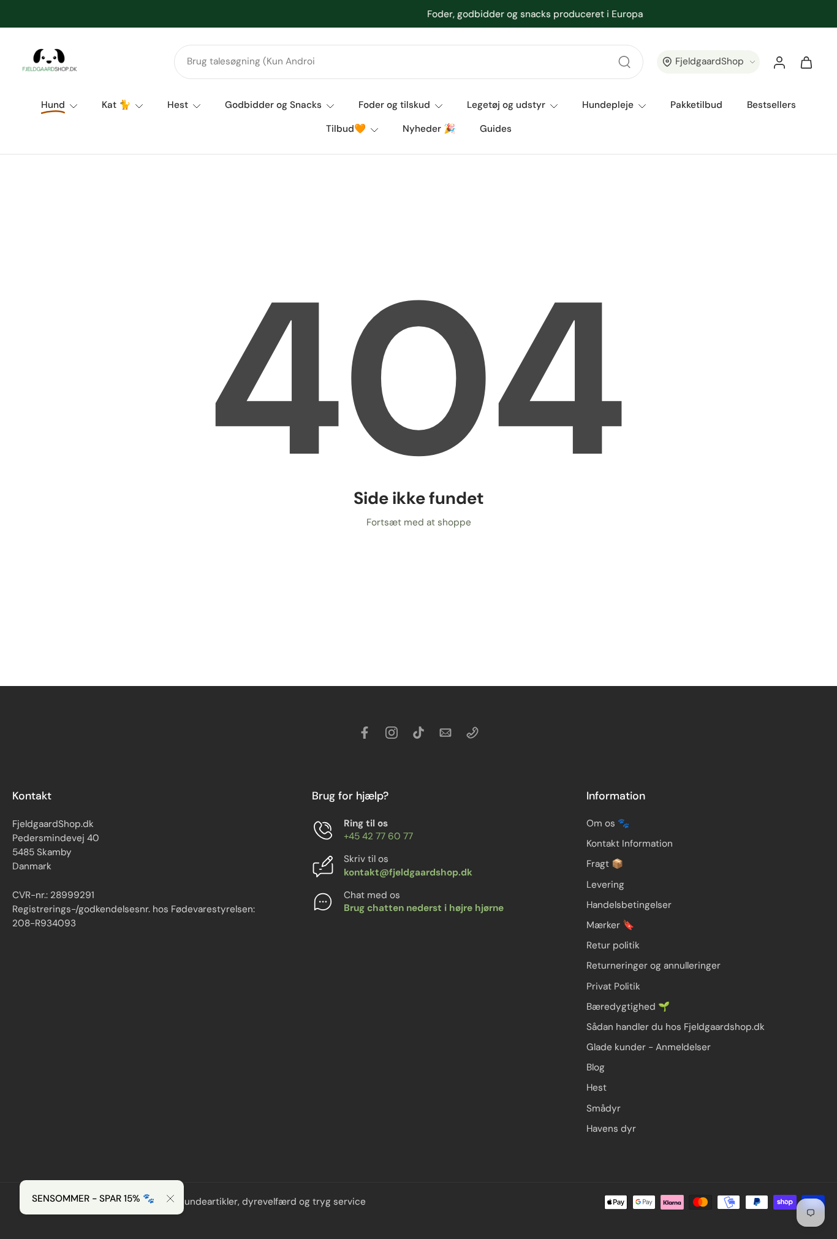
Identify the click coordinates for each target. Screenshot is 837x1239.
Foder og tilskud (394, 105)
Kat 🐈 (116, 105)
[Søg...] (624, 62)
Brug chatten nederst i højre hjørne (424, 908)
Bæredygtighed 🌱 (628, 1007)
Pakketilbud (696, 105)
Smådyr (603, 1108)
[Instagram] (391, 732)
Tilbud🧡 (346, 129)
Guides (496, 129)
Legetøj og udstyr (506, 105)
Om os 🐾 (607, 823)
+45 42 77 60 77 (378, 837)
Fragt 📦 (604, 864)
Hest (177, 105)
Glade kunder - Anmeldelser (648, 1047)
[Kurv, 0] (806, 61)
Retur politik (613, 945)
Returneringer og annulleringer (653, 966)
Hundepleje (608, 105)
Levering (605, 885)
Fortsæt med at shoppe (418, 522)
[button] (708, 62)
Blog (595, 1068)
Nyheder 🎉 (429, 129)
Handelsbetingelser (629, 905)
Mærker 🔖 (610, 925)
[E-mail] (445, 732)
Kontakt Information (629, 844)
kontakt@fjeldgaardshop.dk (408, 872)
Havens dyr (611, 1129)
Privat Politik (613, 986)
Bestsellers (771, 105)
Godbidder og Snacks (273, 105)
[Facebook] (364, 732)
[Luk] (170, 1198)
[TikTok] (418, 732)
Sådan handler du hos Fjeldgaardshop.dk (675, 1027)
